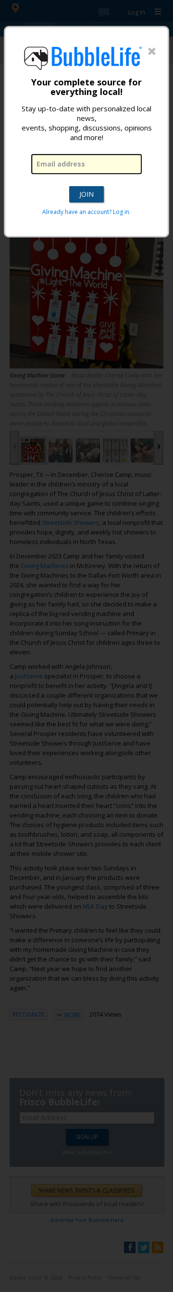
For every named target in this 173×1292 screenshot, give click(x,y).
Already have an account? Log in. (86, 212)
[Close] (152, 51)
